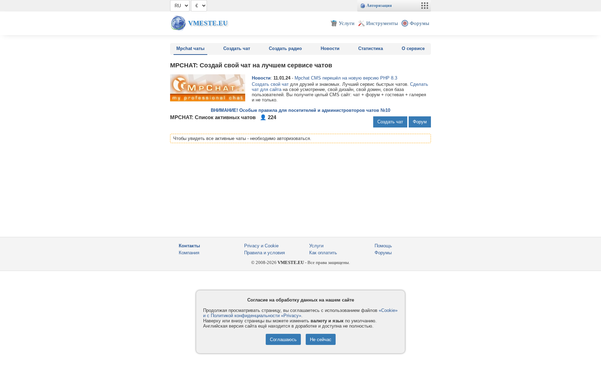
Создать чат (236, 48)
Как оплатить (323, 252)
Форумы (383, 252)
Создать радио (285, 48)
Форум (420, 121)
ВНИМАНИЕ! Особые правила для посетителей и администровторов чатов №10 (300, 110)
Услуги (316, 245)
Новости (330, 48)
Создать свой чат (270, 84)
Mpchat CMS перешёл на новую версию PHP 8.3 (346, 78)
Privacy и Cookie (261, 245)
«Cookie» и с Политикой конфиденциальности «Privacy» (300, 313)
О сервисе (413, 48)
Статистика (370, 48)
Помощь (383, 245)
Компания (189, 252)
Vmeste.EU (208, 23)
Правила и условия (264, 252)
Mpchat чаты (190, 48)
